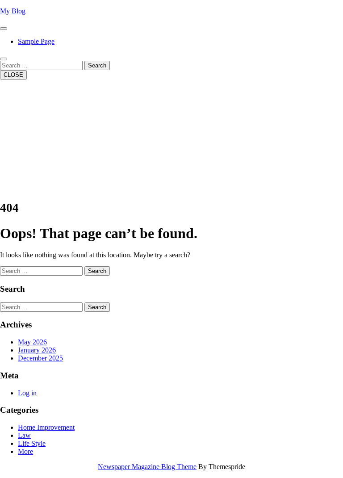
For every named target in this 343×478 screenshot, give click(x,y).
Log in (27, 393)
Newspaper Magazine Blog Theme (147, 466)
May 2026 (32, 342)
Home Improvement (46, 427)
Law (24, 435)
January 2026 (37, 350)
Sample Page (36, 41)
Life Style (32, 443)
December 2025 (40, 358)
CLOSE (13, 74)
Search (97, 65)
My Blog (12, 11)
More (25, 451)
